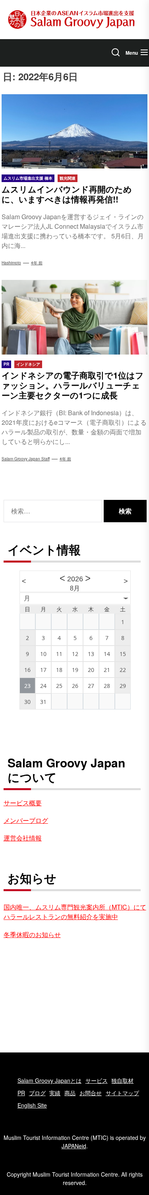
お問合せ (90, 1093)
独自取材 (122, 1080)
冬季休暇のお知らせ (32, 934)
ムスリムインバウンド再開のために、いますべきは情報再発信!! (67, 194)
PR (21, 1093)
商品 (69, 1093)
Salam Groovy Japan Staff (26, 459)
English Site (32, 1105)
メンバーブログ (26, 820)
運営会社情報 (23, 837)
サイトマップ (122, 1093)
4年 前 (37, 263)
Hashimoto (11, 263)
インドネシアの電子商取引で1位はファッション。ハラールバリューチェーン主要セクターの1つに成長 (73, 385)
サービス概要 (23, 802)
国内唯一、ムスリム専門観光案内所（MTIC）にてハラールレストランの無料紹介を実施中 (75, 911)
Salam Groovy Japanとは (49, 1080)
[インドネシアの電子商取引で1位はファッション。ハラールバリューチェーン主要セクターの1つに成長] (75, 317)
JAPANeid (74, 1146)
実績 (54, 1093)
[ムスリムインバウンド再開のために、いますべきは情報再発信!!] (75, 131)
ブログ (37, 1093)
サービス (96, 1080)
